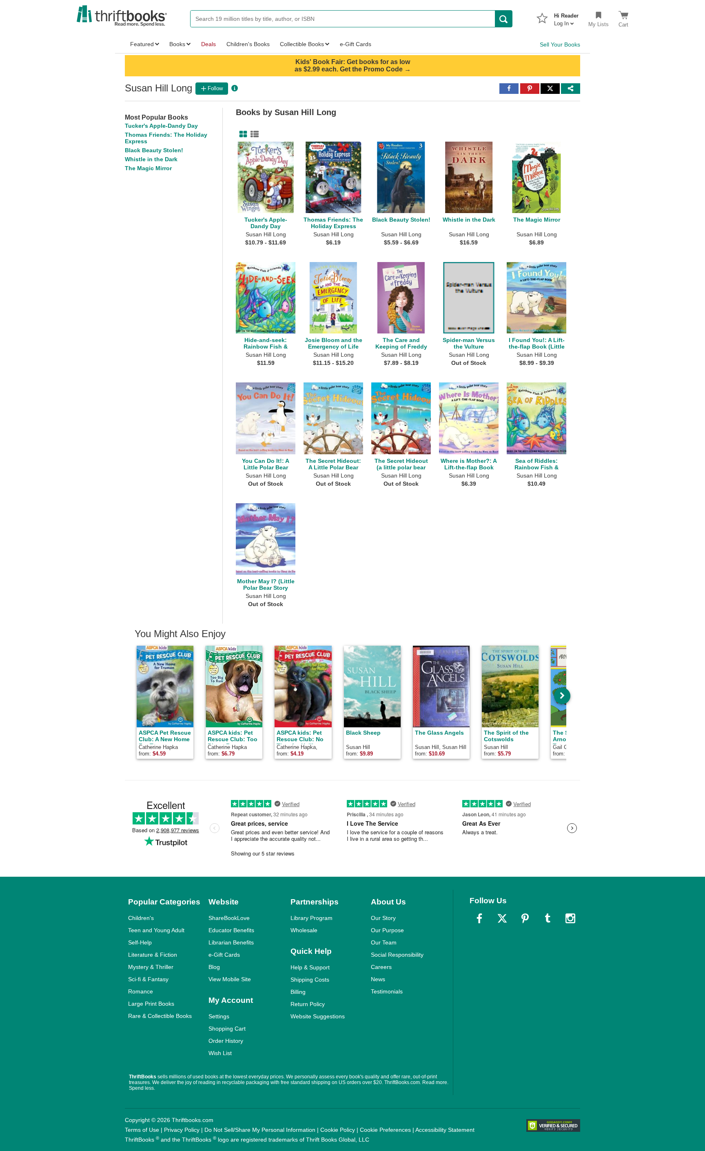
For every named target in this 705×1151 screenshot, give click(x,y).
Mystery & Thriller (150, 967)
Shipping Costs (309, 979)
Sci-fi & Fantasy (148, 979)
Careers (381, 967)
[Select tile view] (253, 134)
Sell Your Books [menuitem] (560, 44)
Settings (218, 1016)
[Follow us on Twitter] (502, 918)
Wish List (220, 1053)
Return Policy (307, 1004)
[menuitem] (566, 17)
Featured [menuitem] (142, 44)
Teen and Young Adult (156, 930)
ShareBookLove (229, 918)
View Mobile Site (229, 979)
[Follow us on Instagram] (570, 918)
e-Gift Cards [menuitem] (355, 44)
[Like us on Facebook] (479, 918)
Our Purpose (387, 930)
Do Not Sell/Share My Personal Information (259, 1130)
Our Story (383, 918)
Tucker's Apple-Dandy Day (161, 125)
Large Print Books (151, 1003)
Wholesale (303, 930)
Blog (214, 967)
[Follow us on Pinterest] (525, 918)
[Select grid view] (241, 134)
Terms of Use (142, 1130)
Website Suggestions (317, 1016)
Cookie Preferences (385, 1130)
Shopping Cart (227, 1028)
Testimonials (387, 991)
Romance (140, 991)
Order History (225, 1041)
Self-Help (140, 942)
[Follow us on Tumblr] (547, 918)
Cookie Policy (337, 1130)
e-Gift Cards (224, 954)
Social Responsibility (397, 954)
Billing (298, 992)
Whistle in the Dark (151, 159)
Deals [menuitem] (208, 44)
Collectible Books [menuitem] (302, 44)
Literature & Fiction (152, 954)
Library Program (311, 918)
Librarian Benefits (231, 942)
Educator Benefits (231, 930)
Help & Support (310, 967)
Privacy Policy (182, 1130)
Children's (141, 918)
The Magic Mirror (148, 168)
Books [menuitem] (177, 44)
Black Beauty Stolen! (154, 150)
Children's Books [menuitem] (248, 44)
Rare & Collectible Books (160, 1016)
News (378, 979)
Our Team (384, 942)
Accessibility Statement (444, 1130)
